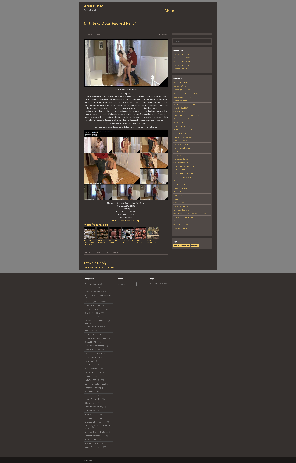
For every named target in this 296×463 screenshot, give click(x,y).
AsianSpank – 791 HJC (127, 242)
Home (208, 460)
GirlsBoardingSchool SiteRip (184, 130)
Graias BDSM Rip (180, 133)
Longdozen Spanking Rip (182, 177)
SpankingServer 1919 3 (182, 61)
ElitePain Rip (178, 122)
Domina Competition (182, 245)
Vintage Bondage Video (182, 232)
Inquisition (177, 152)
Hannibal (164, 35)
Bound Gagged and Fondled (183, 97)
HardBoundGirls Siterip (182, 148)
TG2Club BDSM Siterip (182, 228)
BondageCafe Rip (180, 86)
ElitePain (194, 245)
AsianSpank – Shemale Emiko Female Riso (89, 243)
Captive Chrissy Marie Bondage (184, 104)
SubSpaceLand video (181, 224)
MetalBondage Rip (180, 181)
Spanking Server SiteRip (182, 221)
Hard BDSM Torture (181, 141)
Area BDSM (93, 6)
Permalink (118, 252)
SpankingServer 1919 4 (182, 58)
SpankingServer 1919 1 (182, 69)
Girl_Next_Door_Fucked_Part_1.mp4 (126, 220)
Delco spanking (179, 111)
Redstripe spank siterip (182, 206)
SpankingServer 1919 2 (182, 65)
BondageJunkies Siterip (182, 90)
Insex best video (179, 155)
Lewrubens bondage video (183, 173)
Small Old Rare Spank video (183, 217)
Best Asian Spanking (181, 82)
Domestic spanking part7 (152, 242)
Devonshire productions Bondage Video (188, 115)
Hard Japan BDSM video (182, 144)
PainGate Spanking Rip (182, 195)
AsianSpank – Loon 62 (113, 242)
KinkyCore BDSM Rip (181, 170)
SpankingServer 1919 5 (182, 54)
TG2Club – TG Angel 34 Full (139, 242)
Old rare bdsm (179, 192)
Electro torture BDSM (181, 119)
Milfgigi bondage (179, 184)
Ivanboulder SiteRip (181, 159)
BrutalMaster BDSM (181, 101)
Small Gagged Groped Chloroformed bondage (190, 214)
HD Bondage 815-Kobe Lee (101, 242)
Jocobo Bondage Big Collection (98, 252)
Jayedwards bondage (181, 162)
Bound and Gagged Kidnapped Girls (186, 93)
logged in (97, 267)
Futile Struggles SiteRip (182, 126)
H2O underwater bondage (183, 137)
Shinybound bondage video (183, 210)
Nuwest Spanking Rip (181, 188)
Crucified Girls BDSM (181, 108)
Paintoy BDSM (179, 199)
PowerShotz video (180, 203)
